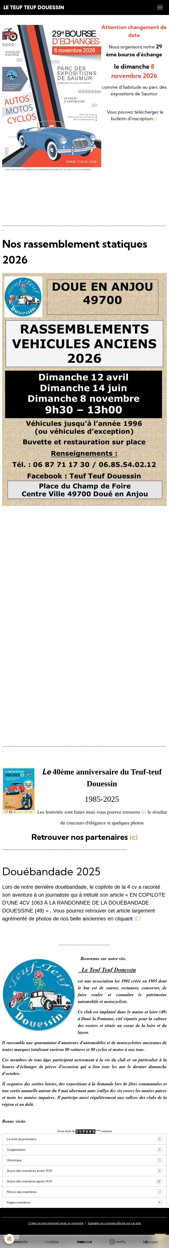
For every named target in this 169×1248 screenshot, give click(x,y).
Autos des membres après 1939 (84, 1181)
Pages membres (84, 1202)
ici (143, 812)
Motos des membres (84, 1192)
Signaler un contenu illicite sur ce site (114, 1223)
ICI (155, 119)
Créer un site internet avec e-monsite (56, 1223)
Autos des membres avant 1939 (84, 1171)
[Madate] (51, 1242)
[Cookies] (9, 1239)
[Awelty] (117, 1242)
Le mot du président (84, 1139)
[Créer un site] (19, 1242)
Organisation (84, 1150)
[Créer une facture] (150, 1242)
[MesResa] (84, 1242)
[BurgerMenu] (159, 7)
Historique (84, 1160)
